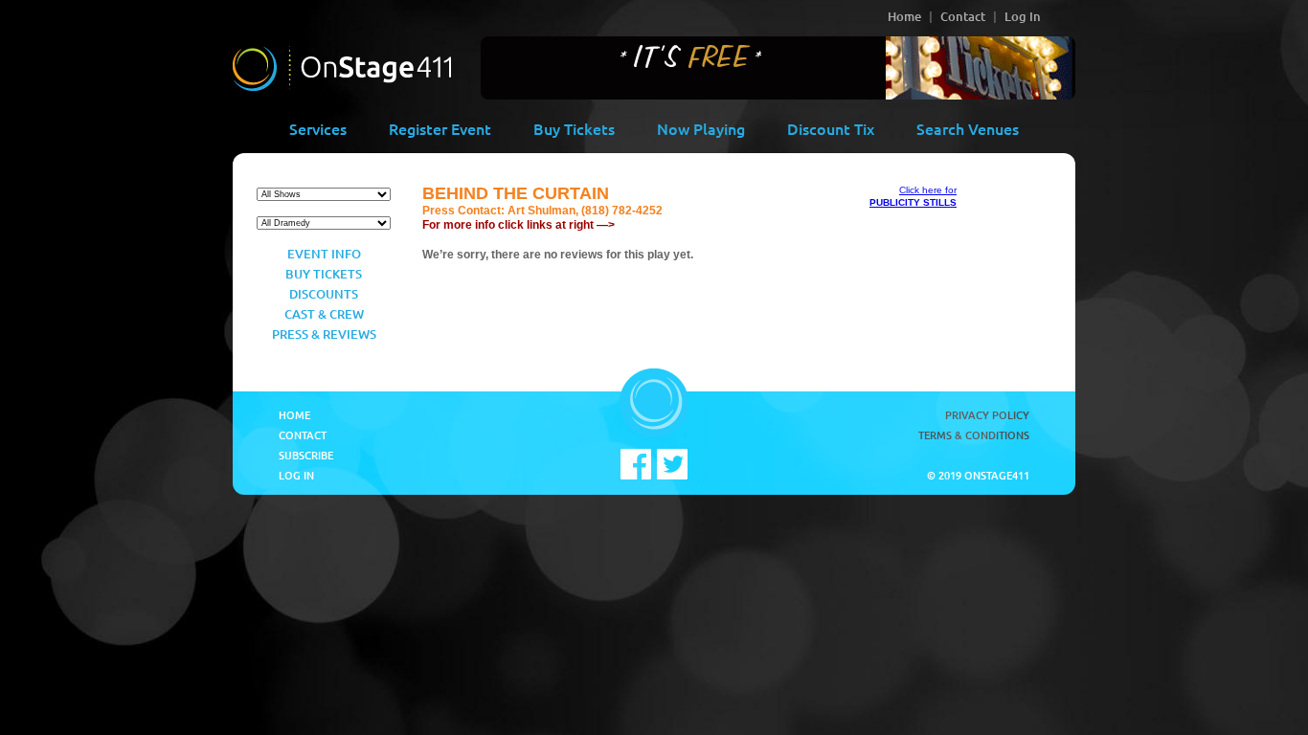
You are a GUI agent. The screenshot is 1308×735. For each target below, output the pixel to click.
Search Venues (967, 128)
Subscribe (306, 455)
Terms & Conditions (973, 435)
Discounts (323, 293)
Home (904, 16)
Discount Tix (830, 128)
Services (318, 128)
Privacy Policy (987, 415)
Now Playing (701, 128)
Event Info (324, 253)
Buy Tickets (574, 128)
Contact (962, 16)
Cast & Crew (324, 314)
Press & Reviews (324, 334)
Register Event (440, 128)
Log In (1022, 16)
